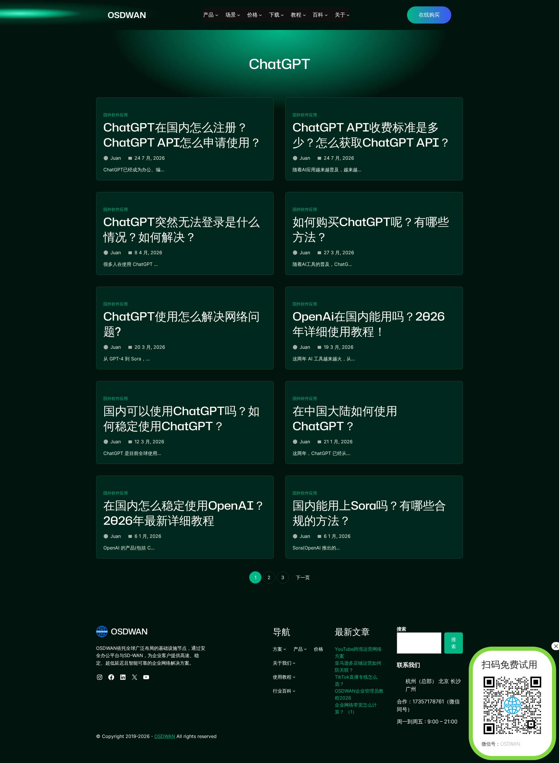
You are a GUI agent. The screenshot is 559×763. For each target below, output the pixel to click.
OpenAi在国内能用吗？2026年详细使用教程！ (369, 324)
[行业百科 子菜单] (294, 690)
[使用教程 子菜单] (294, 676)
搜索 (401, 629)
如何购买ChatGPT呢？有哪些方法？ (371, 229)
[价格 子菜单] (260, 15)
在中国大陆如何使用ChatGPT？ (345, 418)
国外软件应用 (115, 114)
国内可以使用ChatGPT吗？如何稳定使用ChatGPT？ (181, 418)
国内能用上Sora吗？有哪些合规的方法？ (369, 513)
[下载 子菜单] (282, 15)
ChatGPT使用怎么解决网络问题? (181, 324)
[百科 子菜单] (326, 15)
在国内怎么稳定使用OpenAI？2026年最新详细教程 (184, 513)
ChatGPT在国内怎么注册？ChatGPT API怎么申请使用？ (182, 135)
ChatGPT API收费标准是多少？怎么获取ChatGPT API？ (372, 135)
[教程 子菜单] (304, 15)
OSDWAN (127, 15)
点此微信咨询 (31, 724)
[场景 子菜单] (238, 15)
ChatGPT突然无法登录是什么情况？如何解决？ (181, 229)
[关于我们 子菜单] (294, 662)
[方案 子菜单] (284, 649)
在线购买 (429, 15)
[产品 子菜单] (216, 15)
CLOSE (50, 723)
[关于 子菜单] (348, 15)
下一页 (303, 577)
